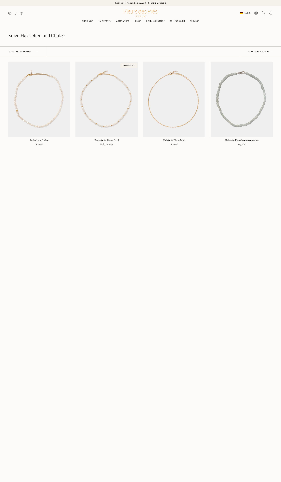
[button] (155, 21)
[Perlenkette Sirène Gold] (106, 99)
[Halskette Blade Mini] (174, 99)
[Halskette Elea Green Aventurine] (242, 99)
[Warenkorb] (271, 13)
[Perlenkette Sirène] (39, 99)
